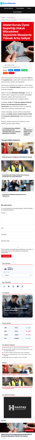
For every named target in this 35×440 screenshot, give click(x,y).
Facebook (17, 70)
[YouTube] (18, 286)
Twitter (10, 70)
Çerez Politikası (17, 12)
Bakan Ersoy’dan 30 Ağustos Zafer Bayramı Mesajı (16, 347)
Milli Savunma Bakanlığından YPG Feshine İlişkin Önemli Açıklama (17, 355)
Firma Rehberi (20, 8)
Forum (29, 8)
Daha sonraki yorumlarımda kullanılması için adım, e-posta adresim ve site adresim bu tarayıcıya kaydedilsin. (17, 250)
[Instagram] (13, 286)
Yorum (3, 213)
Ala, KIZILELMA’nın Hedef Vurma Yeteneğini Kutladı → (28, 132)
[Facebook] (4, 286)
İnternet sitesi (5, 241)
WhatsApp (24, 70)
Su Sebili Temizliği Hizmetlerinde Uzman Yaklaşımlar (17, 352)
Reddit (5, 73)
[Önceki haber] (26, 297)
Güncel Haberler (8, 8)
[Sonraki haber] (30, 297)
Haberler (3, 17)
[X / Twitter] (9, 286)
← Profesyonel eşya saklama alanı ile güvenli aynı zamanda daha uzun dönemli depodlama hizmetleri (11, 131)
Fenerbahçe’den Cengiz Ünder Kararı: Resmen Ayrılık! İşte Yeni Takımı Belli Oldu (18, 350)
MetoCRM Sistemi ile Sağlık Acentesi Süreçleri (15, 357)
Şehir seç (7, 272)
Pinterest (11, 73)
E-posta (4, 234)
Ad (2, 228)
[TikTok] (22, 286)
